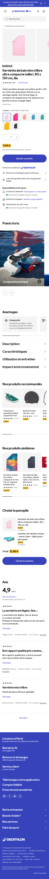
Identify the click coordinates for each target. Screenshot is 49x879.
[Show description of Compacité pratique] (39, 281)
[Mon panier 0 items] (44, 11)
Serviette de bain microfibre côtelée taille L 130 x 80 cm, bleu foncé (31, 478)
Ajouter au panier (24, 158)
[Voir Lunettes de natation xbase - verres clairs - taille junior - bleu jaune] (9, 539)
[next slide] (12, 293)
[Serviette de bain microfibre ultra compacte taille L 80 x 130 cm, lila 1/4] (19, 45)
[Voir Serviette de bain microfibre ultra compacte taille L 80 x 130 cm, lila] (9, 524)
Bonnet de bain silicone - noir (29, 412)
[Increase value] (17, 137)
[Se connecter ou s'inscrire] (38, 11)
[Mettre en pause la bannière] (41, 3)
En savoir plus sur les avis (12, 599)
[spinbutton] (11, 137)
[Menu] (5, 11)
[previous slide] (5, 293)
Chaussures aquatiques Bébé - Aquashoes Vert (11, 413)
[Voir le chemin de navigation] (3, 26)
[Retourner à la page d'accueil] (22, 11)
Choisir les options (24, 561)
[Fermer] (45, 3)
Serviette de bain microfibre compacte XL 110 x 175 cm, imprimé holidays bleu (11, 480)
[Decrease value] (5, 137)
